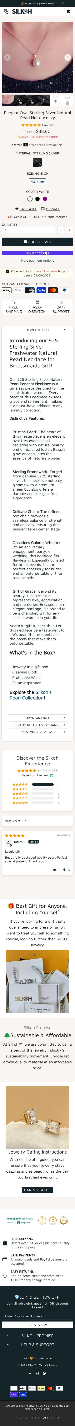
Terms (42, 1365)
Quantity (10, 225)
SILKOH (22, 11)
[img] (14, 836)
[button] (31, 125)
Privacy (53, 1365)
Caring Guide (37, 1190)
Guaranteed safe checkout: (26, 284)
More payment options (37, 260)
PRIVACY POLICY (27, 1418)
